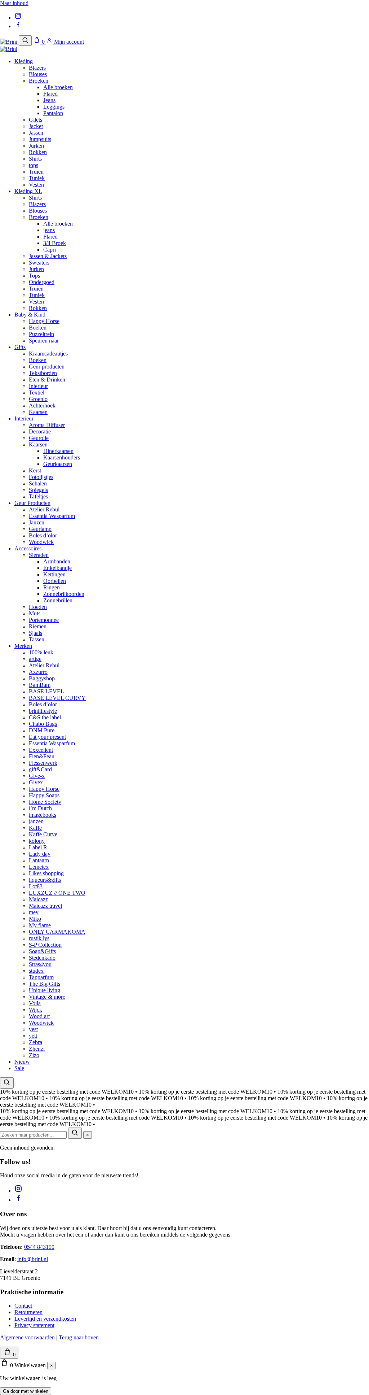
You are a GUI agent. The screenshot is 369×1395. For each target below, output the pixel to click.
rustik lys (39, 938)
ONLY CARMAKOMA (57, 932)
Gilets (35, 120)
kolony (37, 841)
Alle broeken (58, 87)
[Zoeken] (25, 40)
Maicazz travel (45, 906)
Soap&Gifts (42, 951)
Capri (49, 250)
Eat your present (47, 737)
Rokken (38, 152)
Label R (38, 847)
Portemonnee (44, 620)
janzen (36, 821)
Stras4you (40, 964)
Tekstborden (43, 373)
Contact (23, 1306)
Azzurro (38, 672)
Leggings (54, 107)
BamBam (39, 685)
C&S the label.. (46, 717)
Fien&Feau (41, 756)
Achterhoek (42, 405)
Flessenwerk (43, 763)
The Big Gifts (44, 984)
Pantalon (53, 113)
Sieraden (39, 555)
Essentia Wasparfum (52, 516)
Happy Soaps (44, 795)
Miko (35, 919)
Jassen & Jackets (48, 256)
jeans (49, 230)
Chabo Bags (43, 724)
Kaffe (35, 828)
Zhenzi (37, 1049)
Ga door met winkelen (25, 1391)
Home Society (45, 802)
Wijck (35, 1010)
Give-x (37, 776)
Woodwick (41, 542)
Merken (23, 646)
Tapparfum (41, 977)
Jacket (36, 126)
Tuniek (37, 178)
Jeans (49, 100)
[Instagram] (18, 17)
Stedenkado (42, 958)
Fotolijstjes (41, 477)
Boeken (37, 327)
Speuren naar (44, 340)
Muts (34, 613)
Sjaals (35, 633)
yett (33, 1036)
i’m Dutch (40, 808)
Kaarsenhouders (61, 457)
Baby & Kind (29, 314)
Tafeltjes (38, 496)
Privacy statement (34, 1325)
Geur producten (47, 366)
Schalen (38, 483)
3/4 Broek (54, 243)
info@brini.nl (32, 1259)
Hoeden (38, 607)
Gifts (20, 347)
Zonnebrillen (57, 600)
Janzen (36, 522)
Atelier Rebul (44, 509)
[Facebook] (18, 26)
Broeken (38, 81)
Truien (36, 172)
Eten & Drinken (47, 379)
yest (33, 1029)
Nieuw (22, 1062)
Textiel (36, 392)
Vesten (36, 185)
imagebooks (42, 815)
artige (35, 659)
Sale (19, 1068)
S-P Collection (45, 945)
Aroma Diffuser (47, 425)
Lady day (39, 854)
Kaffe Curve (43, 834)
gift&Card (40, 769)
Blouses (38, 74)
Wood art (39, 1016)
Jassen (36, 133)
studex (36, 971)
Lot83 (36, 886)
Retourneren (28, 1312)
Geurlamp (40, 529)
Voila (35, 1003)
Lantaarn (39, 860)
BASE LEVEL (46, 691)
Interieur (38, 386)
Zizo (34, 1055)
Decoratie (40, 431)
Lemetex (39, 867)
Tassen (36, 639)
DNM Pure (41, 730)
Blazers (37, 68)
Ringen (51, 587)
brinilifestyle (43, 711)
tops (33, 165)
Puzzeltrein (41, 334)
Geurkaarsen (57, 464)
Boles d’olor (43, 535)
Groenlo (38, 399)
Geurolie (39, 438)
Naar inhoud (14, 3)
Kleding (23, 61)
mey (34, 912)
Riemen (37, 626)
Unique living (44, 990)
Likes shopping (46, 873)
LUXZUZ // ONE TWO (57, 893)
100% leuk (41, 652)
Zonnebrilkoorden (63, 594)
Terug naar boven (79, 1337)
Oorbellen (54, 581)
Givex (36, 782)
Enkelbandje (57, 568)
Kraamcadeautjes (48, 353)
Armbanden (56, 561)
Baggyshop (42, 678)
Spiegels (38, 490)
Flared (50, 94)
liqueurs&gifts (45, 880)
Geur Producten (32, 503)
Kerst (35, 470)
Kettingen (54, 574)
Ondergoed (41, 282)
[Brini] (9, 42)
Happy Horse (44, 321)
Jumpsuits (40, 139)
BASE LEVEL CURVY (57, 698)
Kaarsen (38, 412)
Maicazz (38, 899)
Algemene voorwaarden (27, 1337)
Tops (34, 276)
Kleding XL (28, 191)
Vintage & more (47, 997)
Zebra (35, 1042)
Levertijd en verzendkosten (45, 1319)
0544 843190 (39, 1247)
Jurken (36, 146)
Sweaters (39, 263)
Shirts (35, 159)
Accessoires (27, 548)
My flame (40, 925)
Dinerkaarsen (58, 451)
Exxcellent (41, 750)
